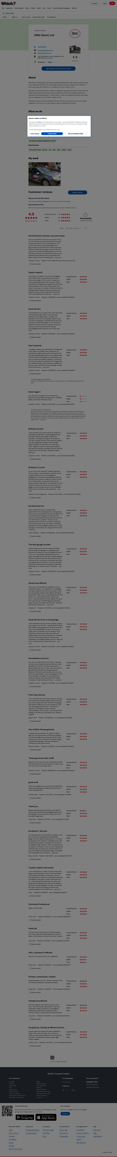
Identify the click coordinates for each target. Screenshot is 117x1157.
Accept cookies (52, 133)
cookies (39, 122)
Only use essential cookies (75, 133)
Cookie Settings (34, 133)
